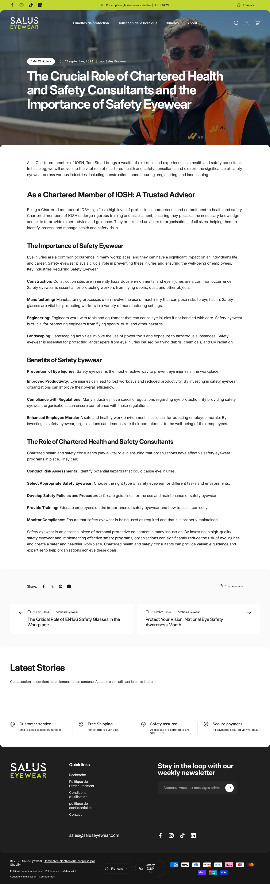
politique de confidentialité (80, 805)
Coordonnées (47, 876)
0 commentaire (234, 586)
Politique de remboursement (81, 783)
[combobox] (248, 5)
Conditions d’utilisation (23, 876)
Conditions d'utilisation (78, 794)
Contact (75, 814)
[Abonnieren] (229, 788)
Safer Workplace (41, 61)
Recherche (77, 775)
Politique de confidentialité (60, 871)
